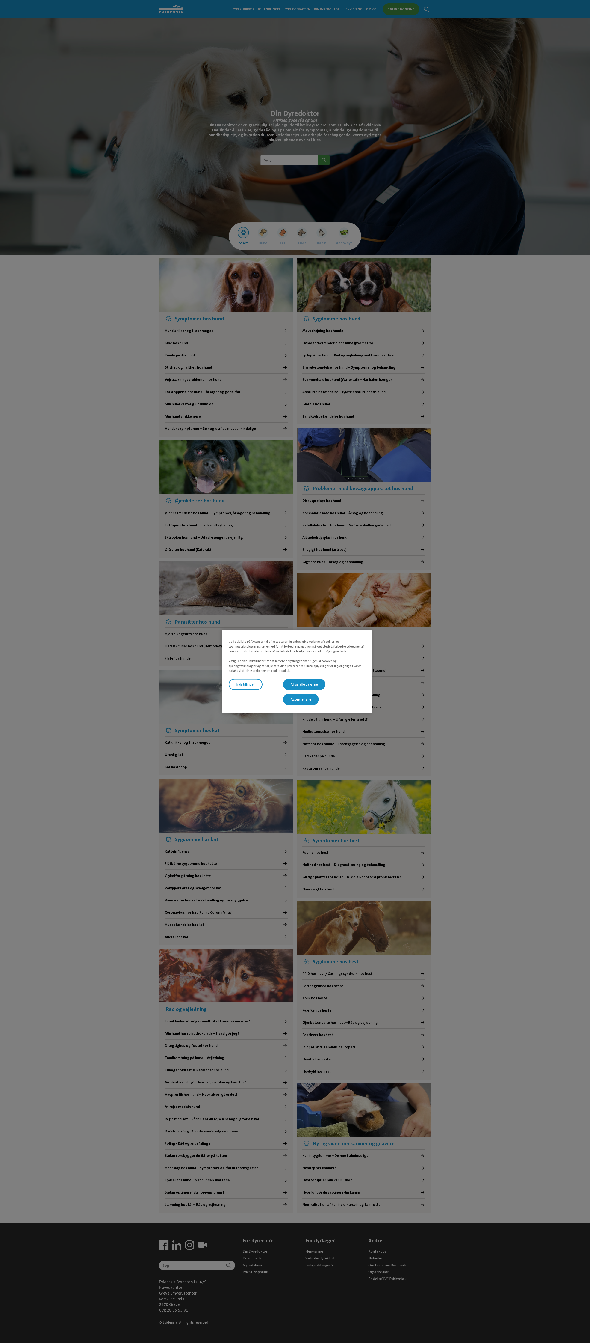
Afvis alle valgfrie (304, 684)
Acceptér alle (301, 699)
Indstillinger (245, 684)
